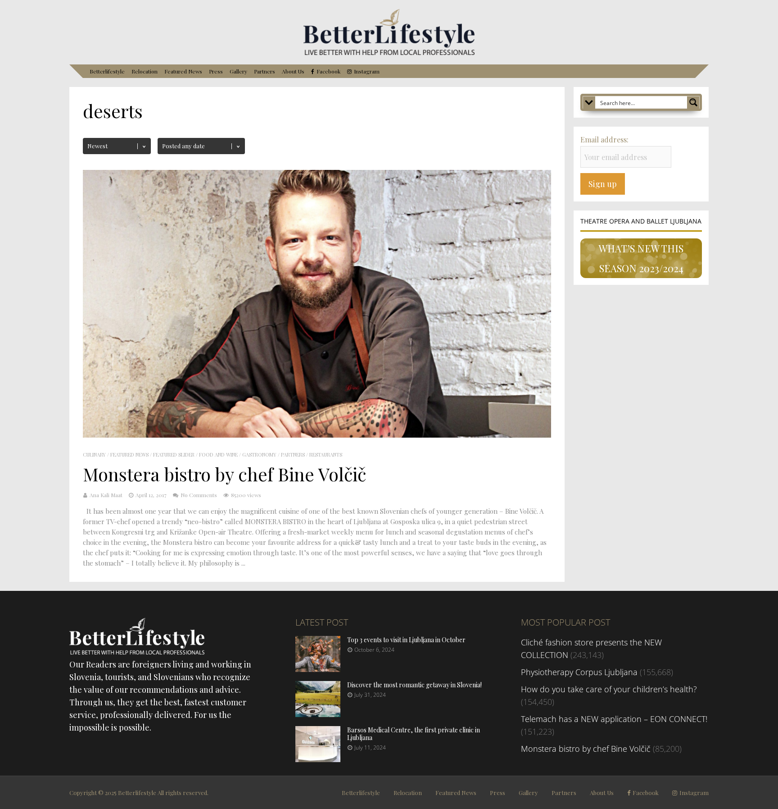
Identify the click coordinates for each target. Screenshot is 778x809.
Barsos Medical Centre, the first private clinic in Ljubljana (413, 734)
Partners (264, 71)
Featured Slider (173, 454)
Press (216, 71)
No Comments (199, 494)
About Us (293, 71)
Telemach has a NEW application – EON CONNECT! (614, 718)
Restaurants (325, 454)
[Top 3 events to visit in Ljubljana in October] (317, 668)
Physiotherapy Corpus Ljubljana (579, 672)
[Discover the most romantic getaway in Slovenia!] (317, 713)
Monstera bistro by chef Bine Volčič (224, 474)
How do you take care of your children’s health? (609, 689)
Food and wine (218, 454)
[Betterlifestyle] (389, 53)
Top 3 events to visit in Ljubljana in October (406, 639)
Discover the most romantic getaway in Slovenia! (414, 685)
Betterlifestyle (107, 71)
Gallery (238, 71)
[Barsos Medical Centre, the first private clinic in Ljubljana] (317, 759)
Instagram (367, 71)
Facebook (328, 71)
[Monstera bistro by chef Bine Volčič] (317, 434)
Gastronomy (259, 454)
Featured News (183, 71)
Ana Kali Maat (106, 494)
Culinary (94, 454)
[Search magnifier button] (693, 102)
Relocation (144, 71)
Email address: (604, 139)
